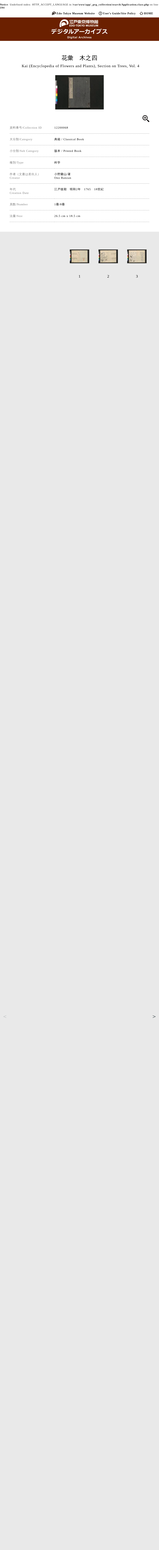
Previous (5, 1016)
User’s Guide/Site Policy (119, 13)
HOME (148, 13)
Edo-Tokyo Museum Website (76, 13)
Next (154, 1016)
